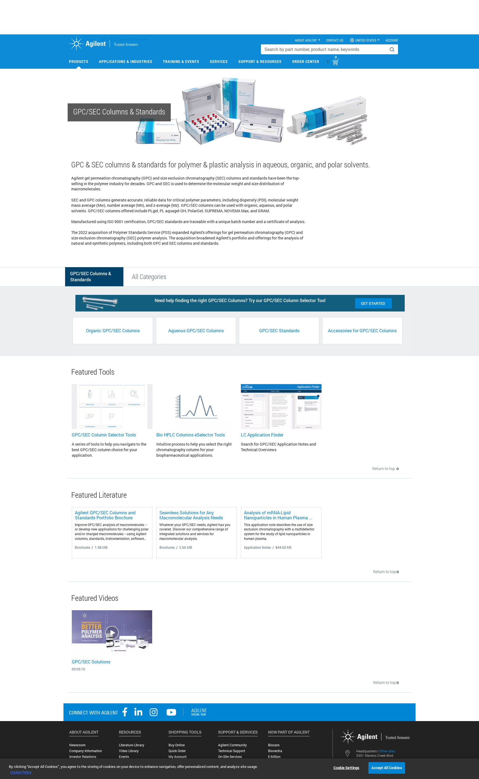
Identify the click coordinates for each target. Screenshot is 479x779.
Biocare (273, 745)
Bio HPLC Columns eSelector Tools (190, 435)
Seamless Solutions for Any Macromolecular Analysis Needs (191, 515)
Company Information (85, 751)
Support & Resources (260, 61)
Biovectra (275, 751)
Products (78, 61)
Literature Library (131, 745)
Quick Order (177, 751)
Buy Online (177, 745)
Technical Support (231, 751)
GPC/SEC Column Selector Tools (104, 435)
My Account (178, 757)
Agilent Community (232, 745)
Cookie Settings (346, 767)
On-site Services (230, 757)
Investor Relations (82, 757)
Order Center (305, 61)
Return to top (384, 468)
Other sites (387, 751)
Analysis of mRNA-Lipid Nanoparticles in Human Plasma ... (278, 515)
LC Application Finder (262, 435)
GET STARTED (373, 303)
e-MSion (274, 757)
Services (219, 61)
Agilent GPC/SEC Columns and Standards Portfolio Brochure (105, 515)
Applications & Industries (125, 61)
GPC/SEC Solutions (91, 662)
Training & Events (181, 61)
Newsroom (77, 745)
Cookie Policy (21, 772)
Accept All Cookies (386, 767)
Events (124, 757)
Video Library (129, 751)
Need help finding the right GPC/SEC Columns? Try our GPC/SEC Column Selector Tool (240, 300)
